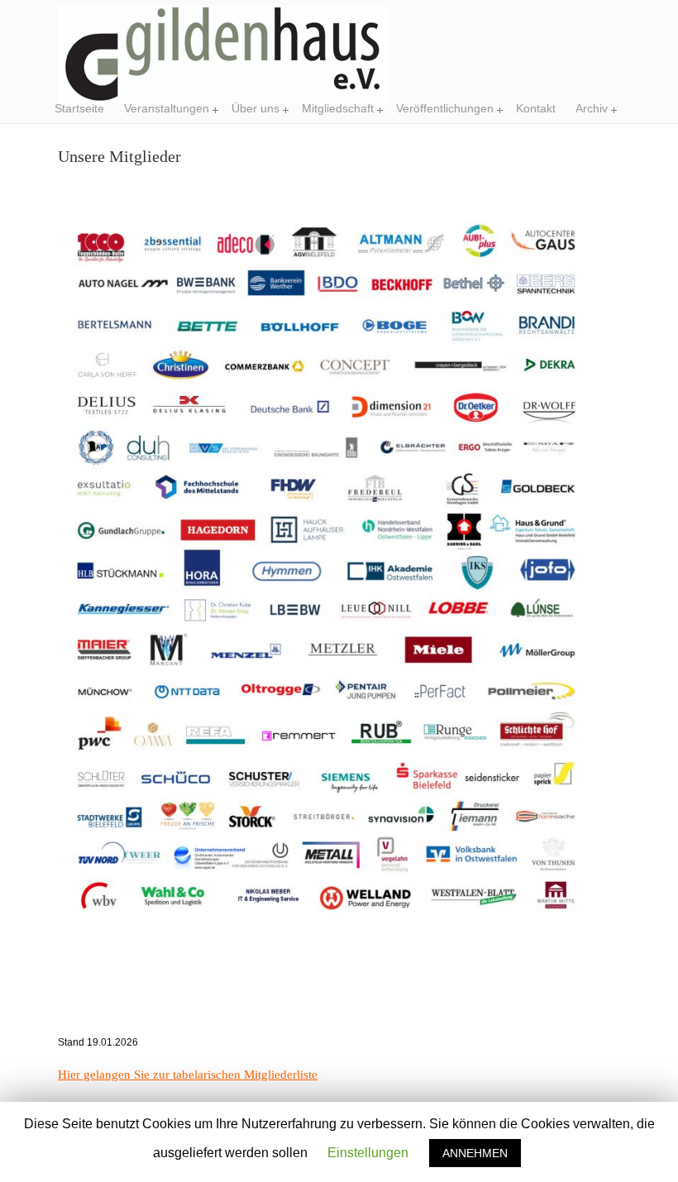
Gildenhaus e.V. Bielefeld (223, 54)
